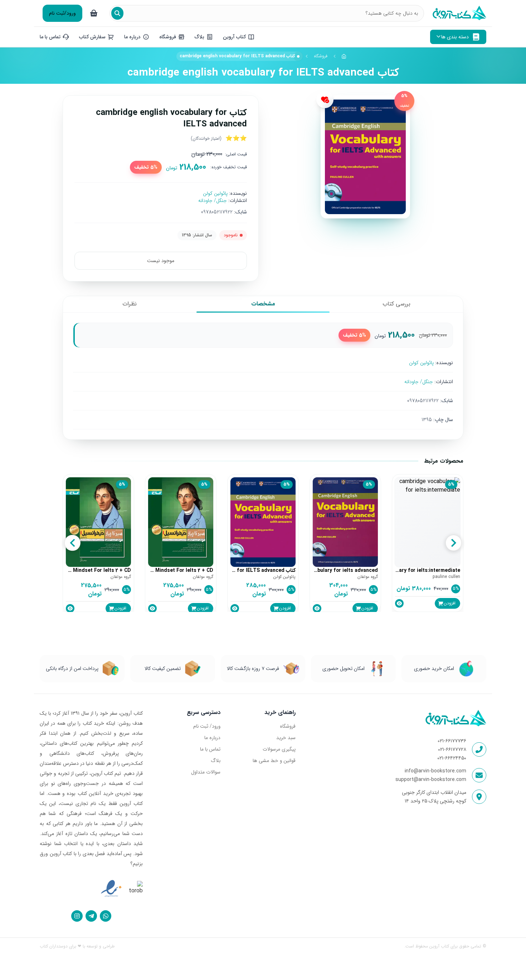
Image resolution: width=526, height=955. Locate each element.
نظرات (129, 303)
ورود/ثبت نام (62, 13)
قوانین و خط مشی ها (274, 760)
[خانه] (344, 56)
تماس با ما (210, 749)
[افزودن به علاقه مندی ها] (324, 99)
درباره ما (212, 737)
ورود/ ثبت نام (206, 726)
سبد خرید (285, 737)
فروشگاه (320, 56)
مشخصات (263, 303)
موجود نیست (160, 261)
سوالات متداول (205, 772)
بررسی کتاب (396, 303)
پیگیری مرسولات (279, 749)
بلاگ (215, 760)
